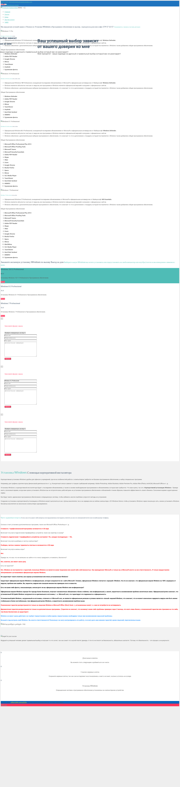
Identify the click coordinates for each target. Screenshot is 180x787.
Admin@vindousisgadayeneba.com (20, 2)
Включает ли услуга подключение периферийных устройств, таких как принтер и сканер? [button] (32, 533)
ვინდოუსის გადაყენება (19, 702)
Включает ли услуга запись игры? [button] (13, 549)
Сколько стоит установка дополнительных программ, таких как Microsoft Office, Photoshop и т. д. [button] (35, 524)
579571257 (5, 2)
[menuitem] (7, 12)
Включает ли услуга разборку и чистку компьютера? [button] (19, 541)
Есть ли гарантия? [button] (7, 566)
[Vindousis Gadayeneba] (9, 8)
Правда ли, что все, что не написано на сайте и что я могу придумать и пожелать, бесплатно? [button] (34, 557)
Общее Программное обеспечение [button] (13, 92)
